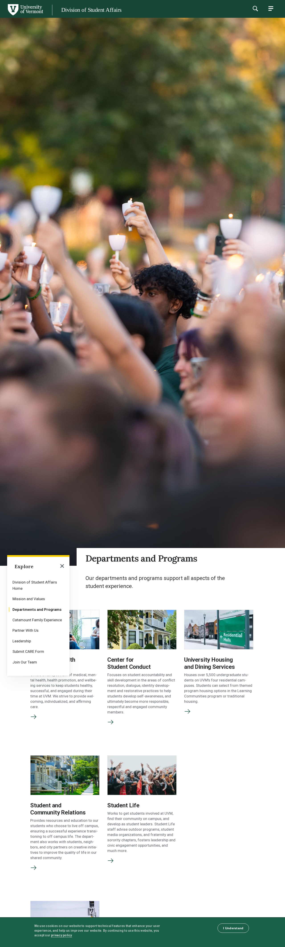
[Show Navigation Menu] (270, 8)
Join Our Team (24, 662)
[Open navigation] (62, 566)
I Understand (233, 928)
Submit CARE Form (28, 651)
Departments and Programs (36, 609)
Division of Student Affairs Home (34, 585)
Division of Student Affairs (91, 10)
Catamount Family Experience (37, 620)
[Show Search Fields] (255, 8)
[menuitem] (38, 584)
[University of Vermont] (25, 15)
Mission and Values (28, 599)
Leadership (21, 641)
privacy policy (61, 935)
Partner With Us (25, 630)
